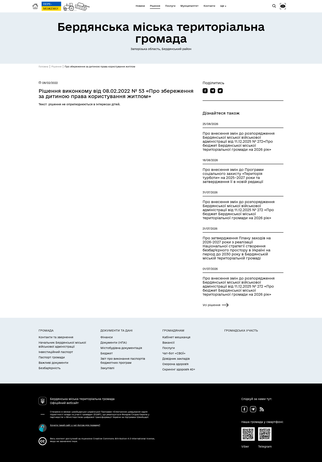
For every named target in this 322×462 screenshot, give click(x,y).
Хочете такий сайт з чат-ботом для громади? (75, 425)
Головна (43, 66)
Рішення (56, 66)
